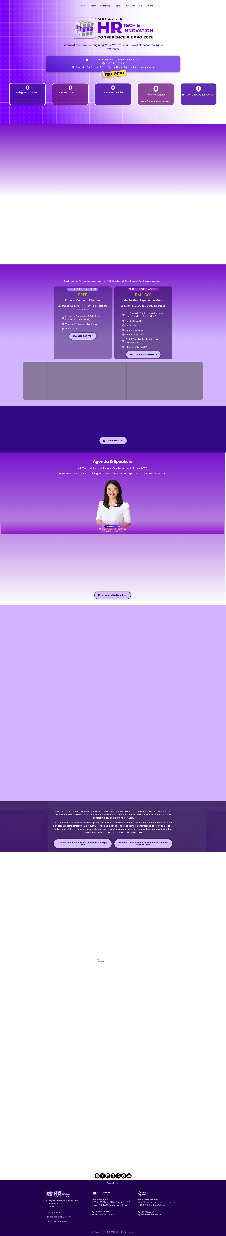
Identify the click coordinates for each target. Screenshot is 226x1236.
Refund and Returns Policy (58, 1217)
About (93, 6)
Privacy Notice (53, 1212)
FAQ (158, 6)
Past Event (130, 6)
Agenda (118, 6)
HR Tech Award (146, 6)
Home (84, 6)
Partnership (105, 6)
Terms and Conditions (56, 1221)
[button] (97, 1176)
